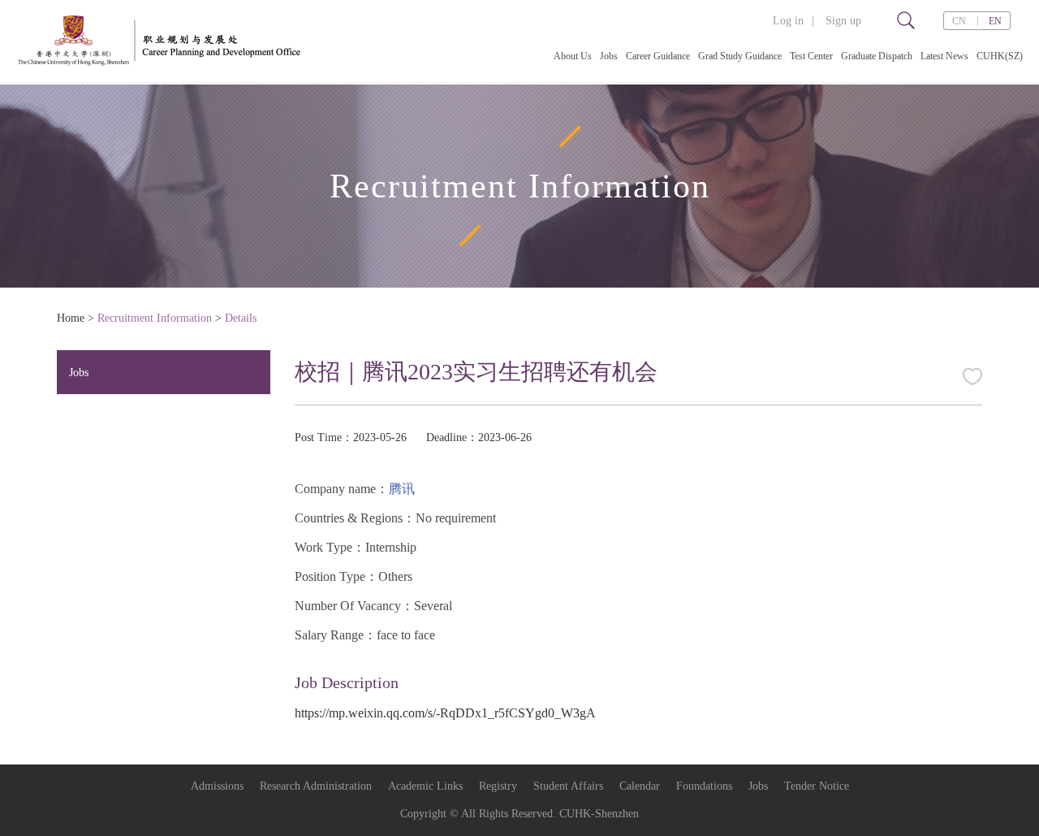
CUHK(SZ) (999, 56)
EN (995, 21)
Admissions (217, 786)
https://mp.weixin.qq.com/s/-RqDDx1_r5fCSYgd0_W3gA (445, 713)
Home (70, 318)
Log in (788, 21)
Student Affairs (568, 786)
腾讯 (402, 489)
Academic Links (425, 786)
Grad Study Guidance (740, 56)
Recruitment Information (154, 318)
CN (959, 21)
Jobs (609, 56)
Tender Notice (816, 786)
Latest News (944, 56)
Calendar (639, 786)
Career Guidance (658, 56)
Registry (498, 786)
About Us (573, 56)
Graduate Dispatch (876, 56)
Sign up (843, 21)
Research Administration (316, 786)
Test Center (811, 56)
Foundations (704, 786)
